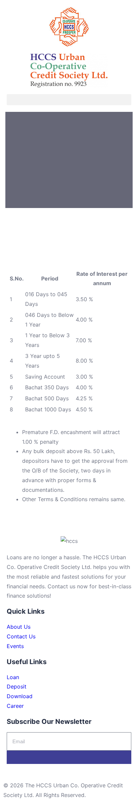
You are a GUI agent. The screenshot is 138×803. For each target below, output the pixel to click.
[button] (69, 99)
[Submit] (69, 757)
